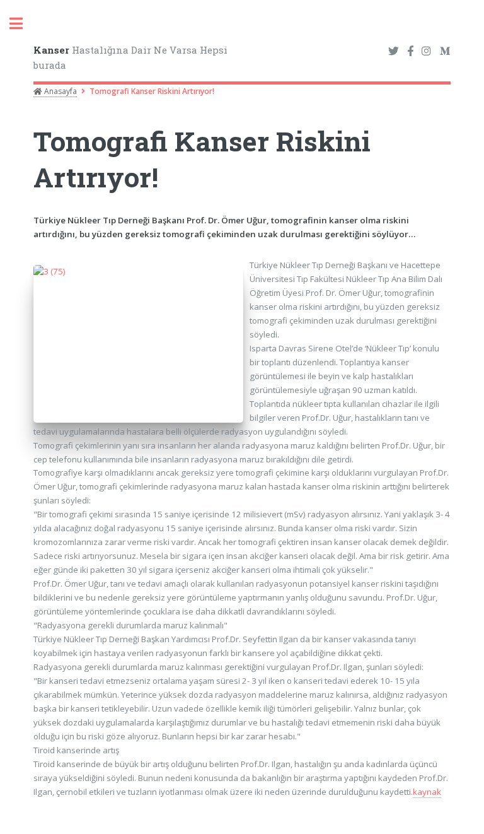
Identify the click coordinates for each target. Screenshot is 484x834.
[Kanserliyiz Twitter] (393, 51)
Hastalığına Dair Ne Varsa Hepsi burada (130, 58)
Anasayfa (59, 91)
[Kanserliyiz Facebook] (410, 51)
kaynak (427, 791)
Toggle (22, 23)
